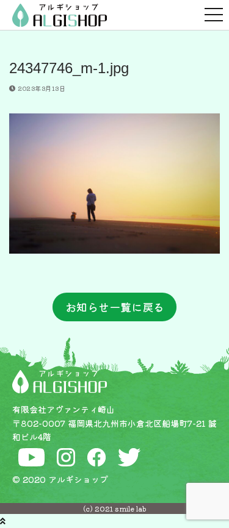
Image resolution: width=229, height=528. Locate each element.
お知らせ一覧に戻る (114, 307)
